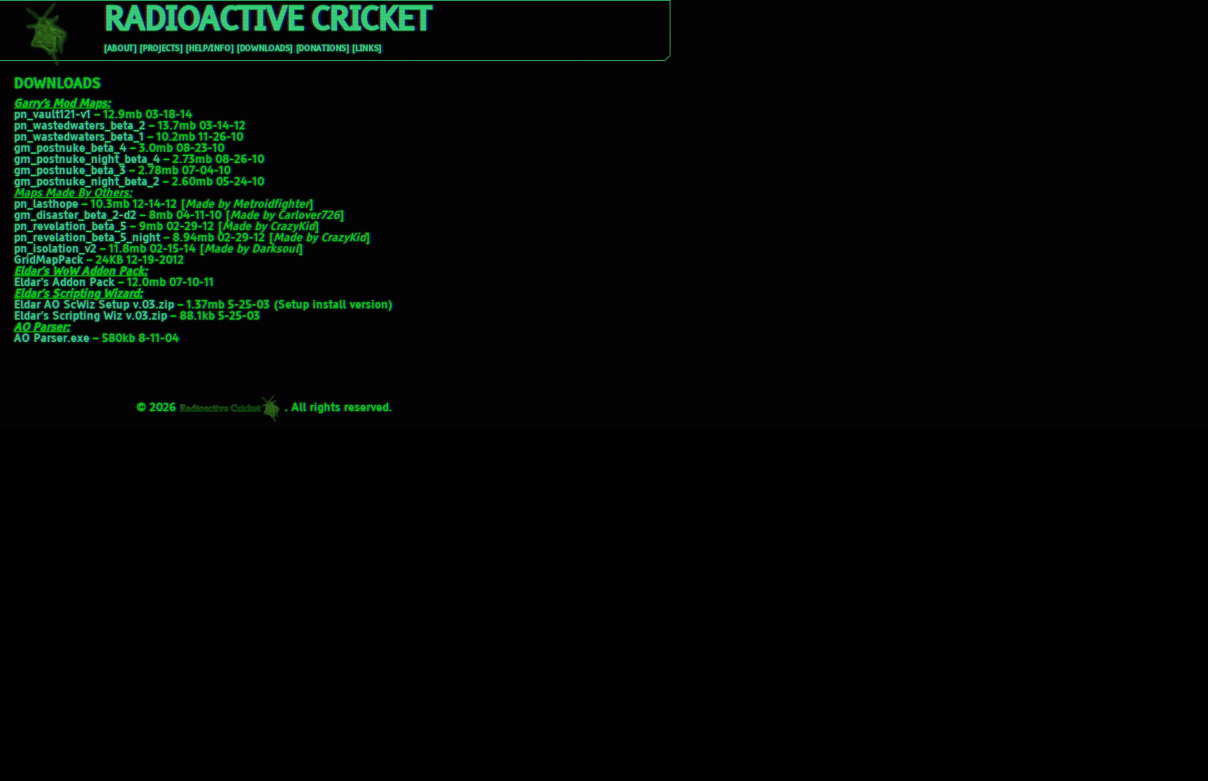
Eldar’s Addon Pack (64, 283)
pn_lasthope (46, 204)
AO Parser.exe (51, 339)
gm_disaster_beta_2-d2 (75, 216)
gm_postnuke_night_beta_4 (87, 160)
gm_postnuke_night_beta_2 (86, 182)
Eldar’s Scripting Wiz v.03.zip (90, 316)
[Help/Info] (209, 49)
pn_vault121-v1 (52, 115)
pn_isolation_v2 (55, 249)
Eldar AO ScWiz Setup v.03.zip (94, 305)
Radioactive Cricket (267, 21)
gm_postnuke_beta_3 (70, 171)
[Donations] (323, 49)
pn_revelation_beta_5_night (87, 238)
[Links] (366, 49)
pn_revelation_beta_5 (70, 227)
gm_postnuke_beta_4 (70, 149)
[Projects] (160, 49)
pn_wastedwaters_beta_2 (79, 126)
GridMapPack (48, 260)
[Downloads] (264, 49)
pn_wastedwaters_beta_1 (79, 137)
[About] (119, 49)
